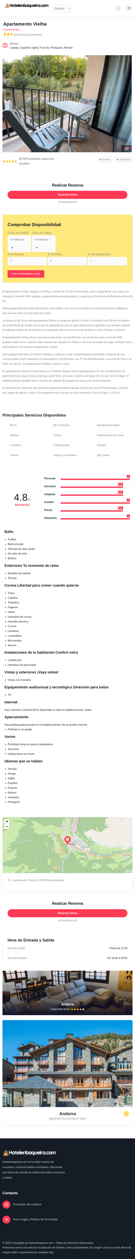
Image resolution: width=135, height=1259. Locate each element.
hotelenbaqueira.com (14, 1161)
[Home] (26, 5)
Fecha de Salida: (42, 233)
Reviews (125, 160)
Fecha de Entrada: (18, 233)
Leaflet (129, 871)
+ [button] (7, 821)
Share (106, 160)
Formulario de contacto (27, 1204)
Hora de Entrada (17, 958)
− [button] (7, 826)
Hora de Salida (16, 948)
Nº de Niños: (55, 254)
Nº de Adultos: (16, 254)
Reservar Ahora (67, 194)
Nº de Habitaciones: (99, 254)
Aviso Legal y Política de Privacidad (35, 1219)
